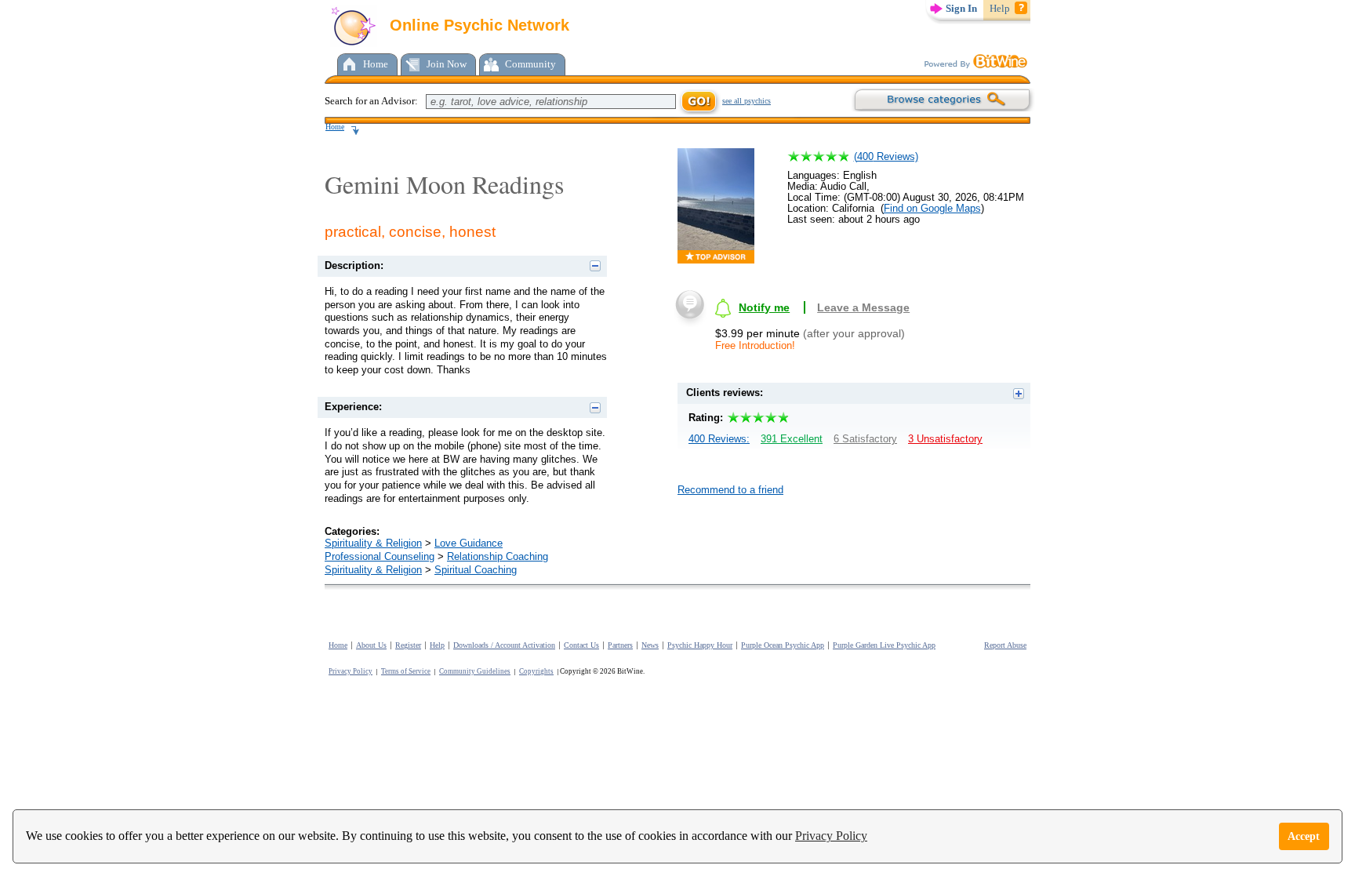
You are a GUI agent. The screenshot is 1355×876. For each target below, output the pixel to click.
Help (1000, 8)
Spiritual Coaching (475, 570)
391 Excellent (792, 439)
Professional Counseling (379, 556)
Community (530, 64)
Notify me (764, 307)
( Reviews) (886, 156)
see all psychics (746, 100)
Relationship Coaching (497, 556)
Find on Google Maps (932, 208)
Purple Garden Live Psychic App (884, 645)
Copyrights (536, 671)
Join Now (447, 64)
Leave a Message (863, 307)
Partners (620, 645)
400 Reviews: (719, 439)
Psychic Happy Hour (699, 645)
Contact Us (581, 645)
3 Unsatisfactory (945, 439)
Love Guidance (468, 543)
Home (375, 64)
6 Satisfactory (865, 439)
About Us (371, 645)
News (650, 645)
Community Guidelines (474, 671)
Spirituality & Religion (373, 543)
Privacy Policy (831, 835)
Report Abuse (1005, 645)
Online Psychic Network (477, 25)
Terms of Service (405, 671)
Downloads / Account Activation (504, 645)
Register (408, 645)
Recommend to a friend (730, 490)
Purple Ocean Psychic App (782, 645)
